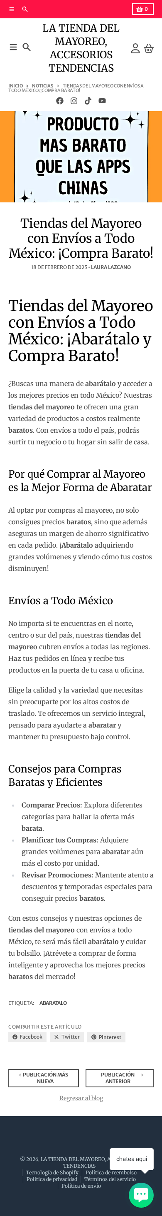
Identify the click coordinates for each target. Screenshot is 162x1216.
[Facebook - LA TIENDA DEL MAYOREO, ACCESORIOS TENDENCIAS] (59, 100)
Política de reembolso (111, 1172)
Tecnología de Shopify (52, 1172)
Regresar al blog (81, 1098)
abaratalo (52, 1003)
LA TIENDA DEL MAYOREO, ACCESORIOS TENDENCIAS (81, 48)
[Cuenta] (135, 48)
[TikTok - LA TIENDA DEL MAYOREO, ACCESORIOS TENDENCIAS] (88, 100)
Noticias (42, 86)
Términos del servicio (110, 1179)
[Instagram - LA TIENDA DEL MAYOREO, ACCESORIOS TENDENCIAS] (74, 100)
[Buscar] (27, 47)
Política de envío (81, 1186)
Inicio (15, 86)
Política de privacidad (52, 1179)
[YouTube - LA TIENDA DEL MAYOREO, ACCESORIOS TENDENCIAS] (102, 100)
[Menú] (13, 47)
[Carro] (149, 48)
